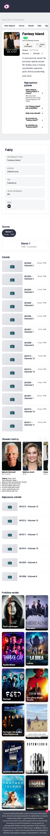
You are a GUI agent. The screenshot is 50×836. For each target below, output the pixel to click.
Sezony (21, 26)
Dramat (36, 40)
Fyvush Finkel (6, 487)
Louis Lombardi (7, 489)
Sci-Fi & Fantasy (27, 40)
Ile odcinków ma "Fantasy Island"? (32, 126)
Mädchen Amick (28, 472)
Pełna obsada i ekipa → (10, 480)
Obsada (31, 26)
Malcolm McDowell (8, 472)
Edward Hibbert (7, 486)
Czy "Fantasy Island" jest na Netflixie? (33, 107)
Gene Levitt (12, 478)
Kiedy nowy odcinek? (33, 113)
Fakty (39, 26)
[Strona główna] (6, 6)
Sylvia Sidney (6, 491)
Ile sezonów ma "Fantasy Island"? (32, 119)
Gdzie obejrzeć (9, 26)
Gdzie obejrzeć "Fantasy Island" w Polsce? (32, 91)
